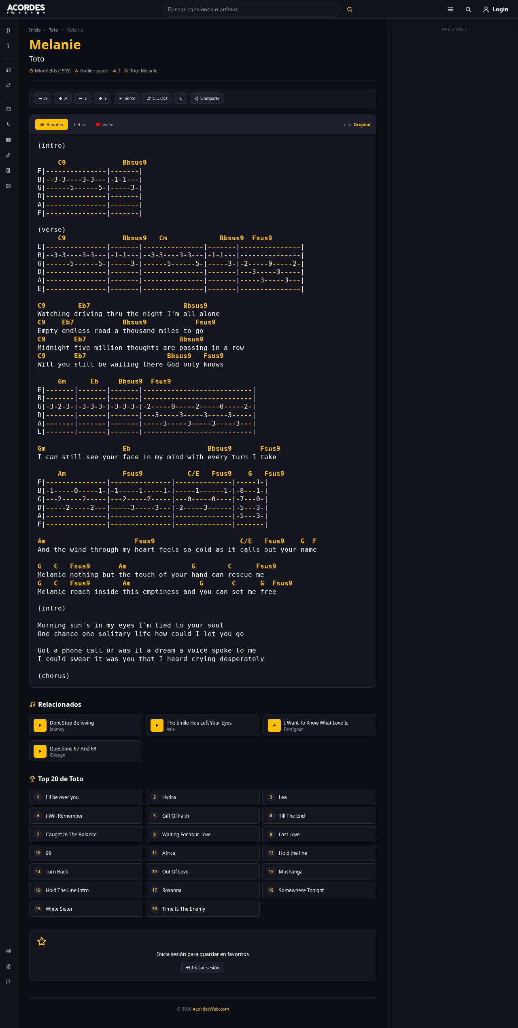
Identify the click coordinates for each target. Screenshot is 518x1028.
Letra (79, 124)
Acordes (55, 124)
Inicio (35, 30)
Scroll (129, 98)
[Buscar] (349, 9)
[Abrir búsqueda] (468, 9)
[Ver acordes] (8, 170)
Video (107, 124)
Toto (53, 30)
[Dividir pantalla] (8, 186)
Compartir (210, 98)
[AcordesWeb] (36, 9)
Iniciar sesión (206, 967)
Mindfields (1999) (52, 71)
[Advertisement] (453, 157)
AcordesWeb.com (211, 1009)
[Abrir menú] (450, 9)
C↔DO (160, 98)
